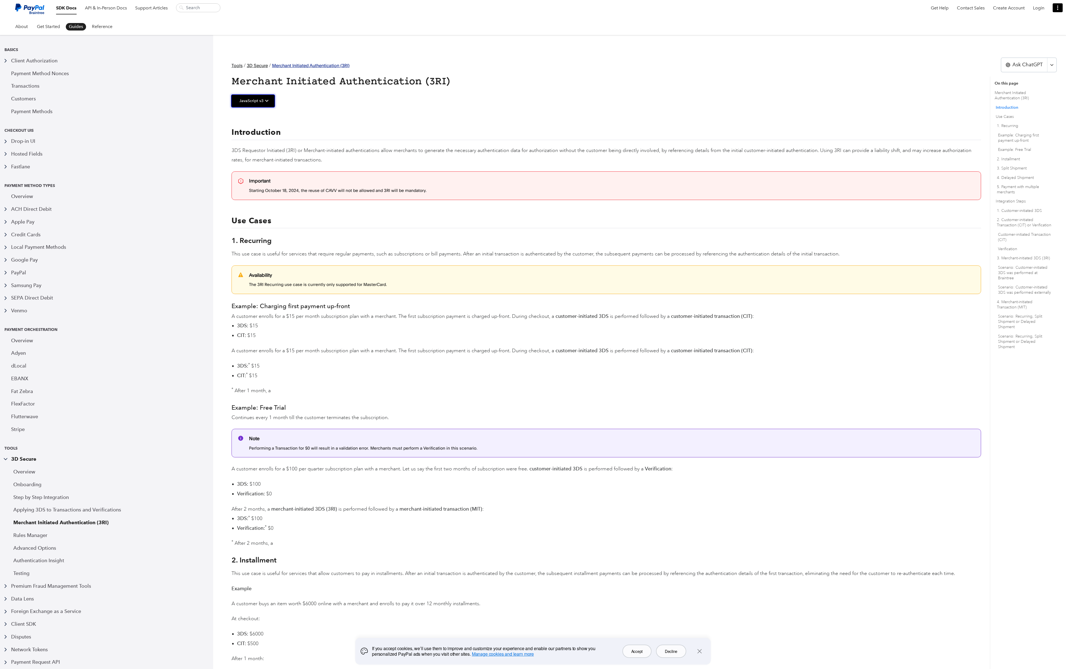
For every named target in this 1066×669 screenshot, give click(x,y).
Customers (23, 99)
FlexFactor (23, 404)
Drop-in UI (23, 141)
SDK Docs (66, 8)
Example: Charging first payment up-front (1018, 138)
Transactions (25, 86)
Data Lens (22, 599)
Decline (671, 651)
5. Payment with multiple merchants (1018, 189)
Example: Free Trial (1014, 149)
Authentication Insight (38, 560)
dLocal (18, 366)
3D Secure (23, 459)
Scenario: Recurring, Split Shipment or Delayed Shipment (1020, 321)
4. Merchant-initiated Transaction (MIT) (1014, 305)
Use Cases (1005, 116)
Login (1038, 8)
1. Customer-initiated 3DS (1019, 210)
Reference (102, 26)
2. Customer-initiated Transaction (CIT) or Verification (1024, 222)
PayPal (18, 272)
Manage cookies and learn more (503, 654)
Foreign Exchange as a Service (46, 611)
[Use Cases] (228, 221)
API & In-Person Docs (106, 8)
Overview (22, 196)
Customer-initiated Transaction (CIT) (1024, 237)
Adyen (18, 353)
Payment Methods (31, 111)
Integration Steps (1011, 201)
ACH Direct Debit (31, 209)
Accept (637, 651)
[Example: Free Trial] (229, 408)
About (21, 26)
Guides (76, 26)
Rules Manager (30, 535)
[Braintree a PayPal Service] (29, 11)
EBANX (19, 378)
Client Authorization (34, 61)
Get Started (48, 26)
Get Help (940, 8)
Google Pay (24, 260)
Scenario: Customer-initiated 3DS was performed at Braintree (1022, 272)
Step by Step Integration (41, 497)
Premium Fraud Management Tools (51, 586)
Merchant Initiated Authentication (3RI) (61, 522)
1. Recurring (1007, 125)
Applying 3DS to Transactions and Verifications (67, 510)
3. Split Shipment (1012, 168)
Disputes (21, 637)
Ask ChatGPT (1027, 65)
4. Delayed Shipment (1015, 177)
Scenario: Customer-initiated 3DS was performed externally (1024, 290)
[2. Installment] (229, 560)
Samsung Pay (26, 285)
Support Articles (151, 8)
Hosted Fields (26, 154)
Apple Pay (22, 222)
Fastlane (20, 166)
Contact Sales (971, 8)
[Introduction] (228, 132)
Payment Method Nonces (40, 73)
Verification (1007, 249)
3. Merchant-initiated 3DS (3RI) (1023, 258)
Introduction (1007, 107)
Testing (21, 573)
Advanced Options (34, 548)
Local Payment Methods (38, 247)
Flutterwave (24, 416)
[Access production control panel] (1058, 7)
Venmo (19, 310)
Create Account (1009, 8)
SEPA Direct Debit (32, 298)
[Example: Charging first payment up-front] (229, 306)
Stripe (18, 429)
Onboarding (27, 484)
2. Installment (1008, 159)
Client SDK (23, 624)
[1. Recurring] (229, 240)
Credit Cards (26, 234)
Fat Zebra (22, 391)
